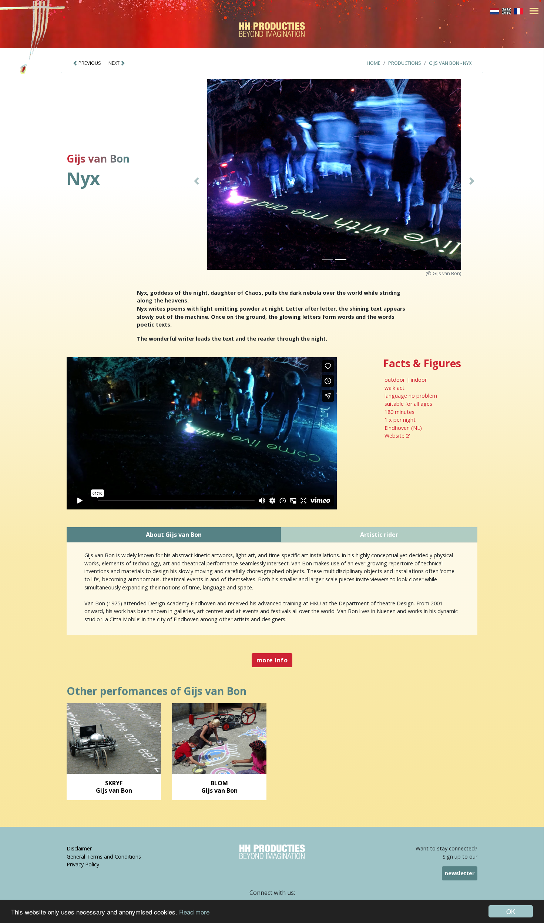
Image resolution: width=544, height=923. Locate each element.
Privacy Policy (83, 864)
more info (272, 660)
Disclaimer (79, 848)
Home (373, 63)
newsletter (459, 873)
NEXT (114, 63)
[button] (197, 181)
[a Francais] (518, 10)
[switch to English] (506, 10)
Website (395, 435)
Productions (404, 63)
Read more (194, 911)
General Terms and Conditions (104, 856)
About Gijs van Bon (174, 535)
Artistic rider (379, 535)
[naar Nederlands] (494, 10)
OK (510, 911)
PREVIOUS (89, 63)
